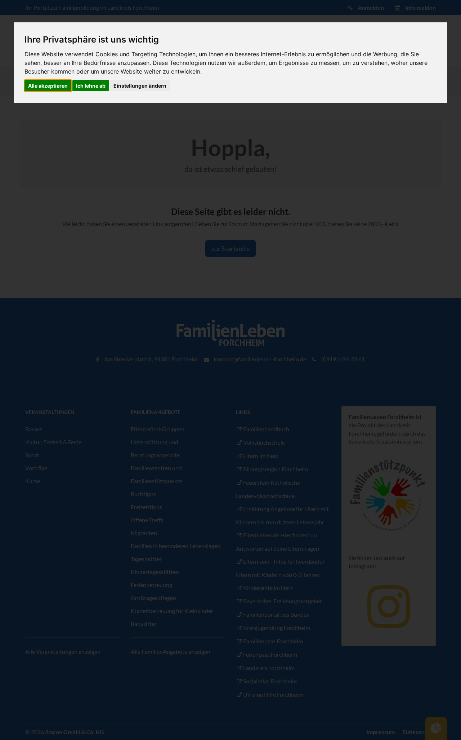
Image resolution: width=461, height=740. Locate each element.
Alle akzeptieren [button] (48, 86)
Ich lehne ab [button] (91, 86)
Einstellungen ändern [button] (139, 86)
